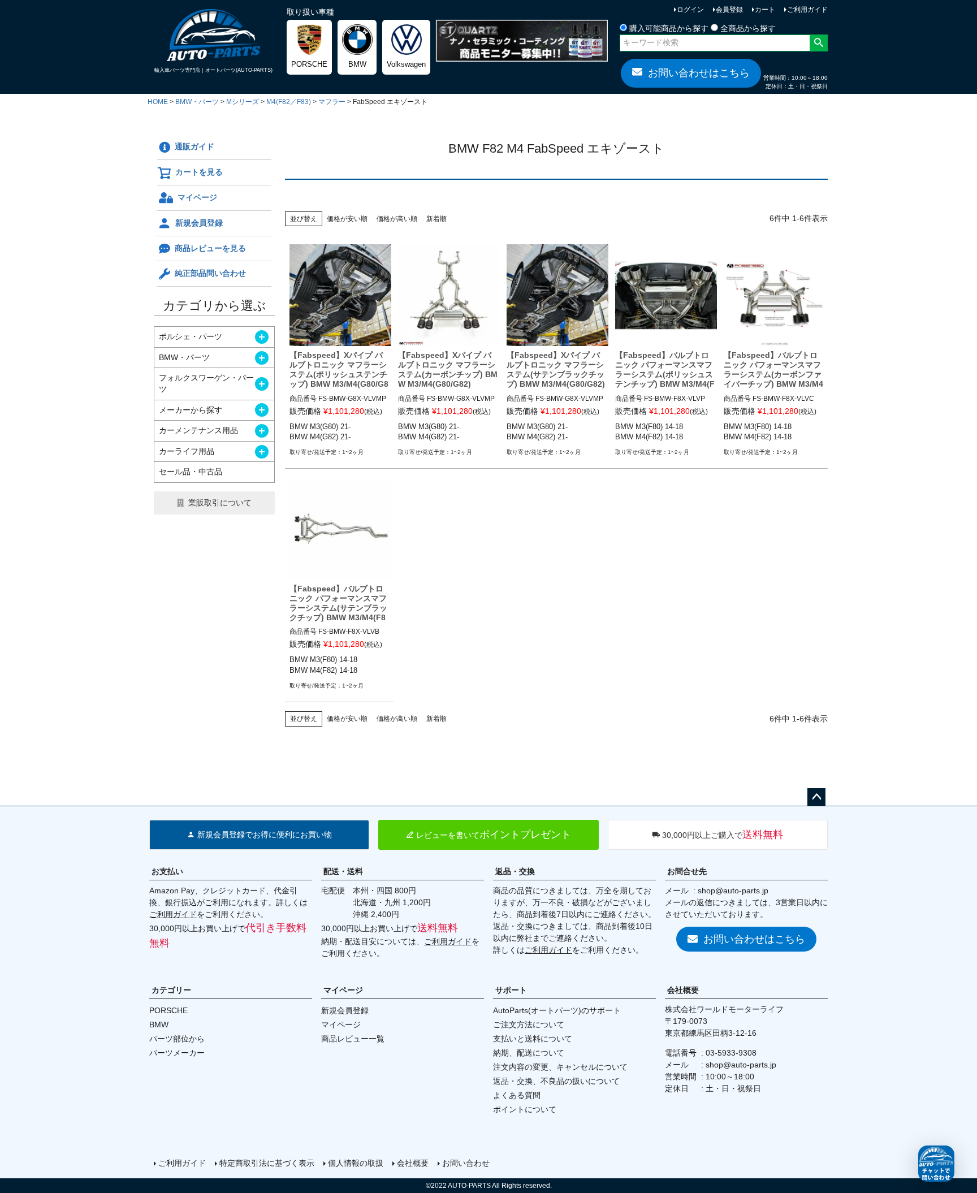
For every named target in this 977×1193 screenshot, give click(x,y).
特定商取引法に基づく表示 (266, 1163)
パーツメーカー (177, 1052)
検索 (818, 43)
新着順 (436, 219)
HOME (158, 102)
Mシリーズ (242, 102)
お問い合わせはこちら (699, 73)
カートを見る (199, 171)
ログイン (690, 10)
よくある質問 (517, 1095)
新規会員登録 (199, 222)
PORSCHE (168, 1010)
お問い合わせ (466, 1163)
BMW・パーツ (197, 102)
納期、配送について (528, 1052)
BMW (158, 1024)
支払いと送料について (532, 1038)
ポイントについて (524, 1109)
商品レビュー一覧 (352, 1038)
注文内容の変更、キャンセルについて (560, 1066)
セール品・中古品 (190, 471)
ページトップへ (816, 797)
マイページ (197, 197)
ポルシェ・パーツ (190, 336)
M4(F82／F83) (288, 102)
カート (765, 10)
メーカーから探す (190, 409)
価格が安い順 (347, 219)
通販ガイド (194, 146)
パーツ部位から (177, 1038)
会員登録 (729, 10)
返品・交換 (515, 871)
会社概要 (683, 990)
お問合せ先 (687, 871)
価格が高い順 (397, 219)
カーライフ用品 (186, 451)
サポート (511, 990)
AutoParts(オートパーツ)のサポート (557, 1010)
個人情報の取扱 (355, 1163)
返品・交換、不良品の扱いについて (556, 1081)
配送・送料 (343, 871)
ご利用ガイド (807, 10)
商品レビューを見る (210, 248)
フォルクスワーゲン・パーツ (206, 383)
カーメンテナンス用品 (198, 430)
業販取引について (220, 502)
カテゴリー (171, 990)
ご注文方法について (528, 1024)
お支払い (167, 871)
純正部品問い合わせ (210, 273)
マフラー (331, 102)
